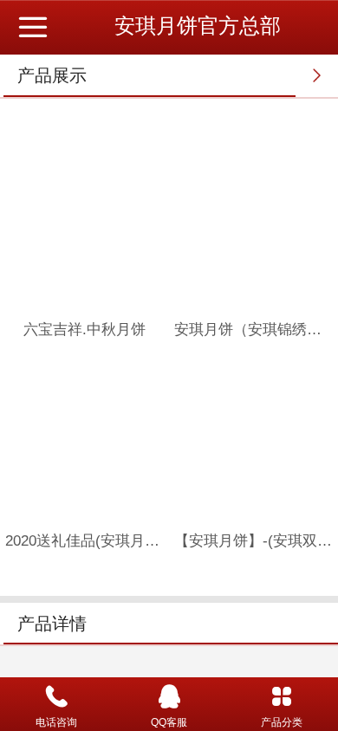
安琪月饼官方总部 (197, 25)
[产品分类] (281, 697)
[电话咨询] (56, 697)
